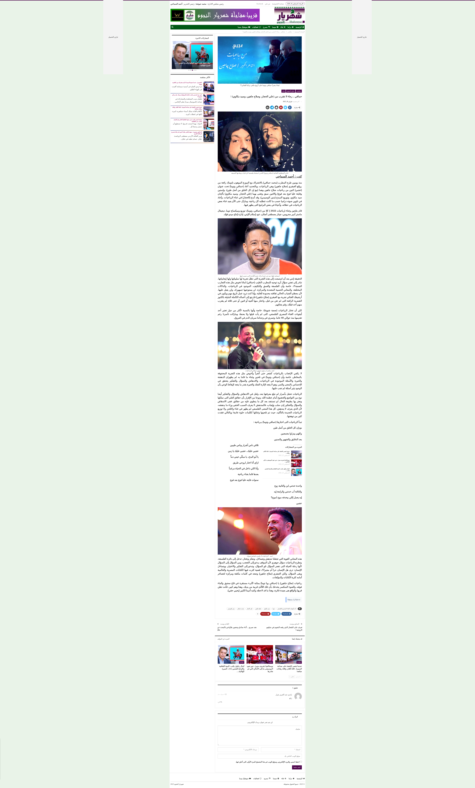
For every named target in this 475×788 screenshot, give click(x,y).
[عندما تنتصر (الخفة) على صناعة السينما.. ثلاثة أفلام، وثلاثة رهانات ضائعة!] (296, 454)
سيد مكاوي (267, 608)
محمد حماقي (240, 608)
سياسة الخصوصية (278, 4)
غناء (281, 27)
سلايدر (299, 91)
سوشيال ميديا (243, 27)
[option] (192, 55)
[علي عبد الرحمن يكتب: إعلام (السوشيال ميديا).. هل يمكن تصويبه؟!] (208, 99)
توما (274, 608)
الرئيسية (299, 27)
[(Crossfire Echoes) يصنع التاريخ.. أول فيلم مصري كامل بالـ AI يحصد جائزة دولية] (192, 55)
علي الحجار (249, 608)
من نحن (267, 4)
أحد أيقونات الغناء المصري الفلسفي (286, 608)
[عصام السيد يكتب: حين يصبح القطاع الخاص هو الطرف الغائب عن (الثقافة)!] (208, 124)
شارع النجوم (291, 91)
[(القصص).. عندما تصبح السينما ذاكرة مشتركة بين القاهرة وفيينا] (208, 87)
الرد (219, 702)
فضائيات (255, 27)
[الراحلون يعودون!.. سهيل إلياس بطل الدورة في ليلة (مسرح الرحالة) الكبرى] (208, 136)
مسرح (265, 27)
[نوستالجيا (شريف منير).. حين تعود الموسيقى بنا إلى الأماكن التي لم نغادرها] (296, 463)
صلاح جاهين (258, 608)
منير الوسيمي (231, 608)
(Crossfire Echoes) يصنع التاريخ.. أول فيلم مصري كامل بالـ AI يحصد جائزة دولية (192, 64)
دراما (289, 27)
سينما (274, 27)
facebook (260, 4)
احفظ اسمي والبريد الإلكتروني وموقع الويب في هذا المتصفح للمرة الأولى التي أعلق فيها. (268, 762)
